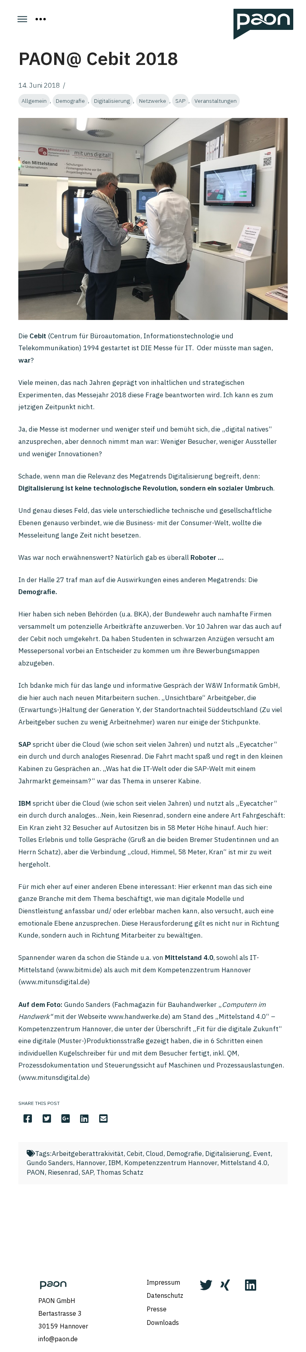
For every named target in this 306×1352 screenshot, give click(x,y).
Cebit (135, 1153)
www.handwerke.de (138, 1016)
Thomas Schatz (119, 1172)
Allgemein (34, 100)
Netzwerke (152, 100)
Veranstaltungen (215, 100)
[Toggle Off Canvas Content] (40, 19)
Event (262, 1153)
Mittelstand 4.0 (243, 1162)
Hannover (90, 1162)
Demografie (70, 100)
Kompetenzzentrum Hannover (170, 1162)
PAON (36, 1172)
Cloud (154, 1153)
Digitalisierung (112, 100)
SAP (180, 100)
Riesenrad (63, 1172)
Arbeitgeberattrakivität (88, 1153)
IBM (114, 1162)
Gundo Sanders (50, 1162)
